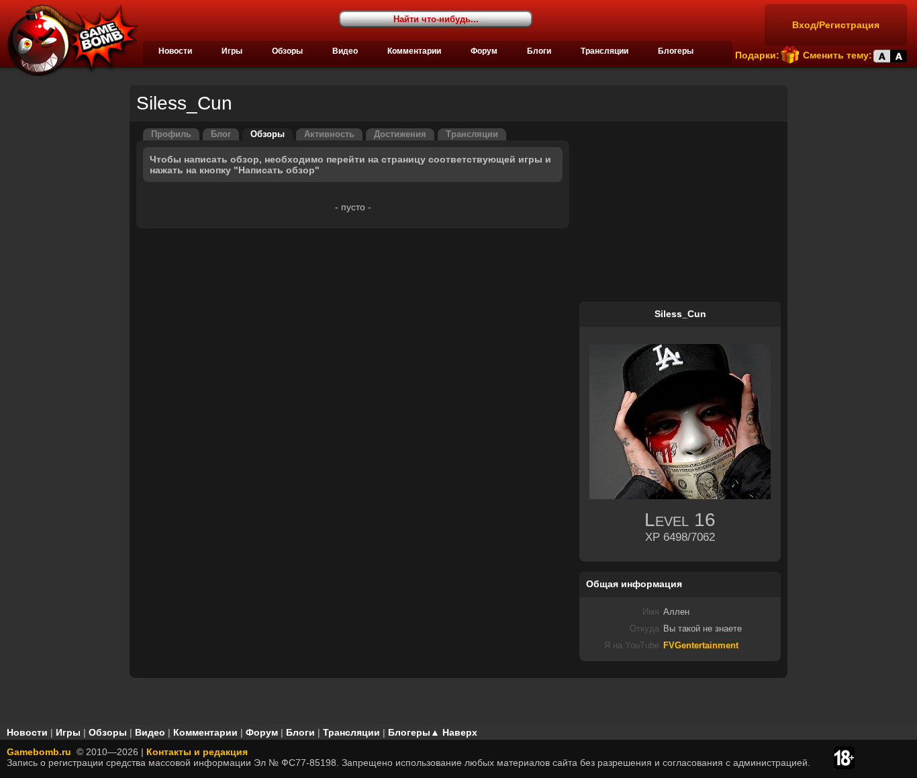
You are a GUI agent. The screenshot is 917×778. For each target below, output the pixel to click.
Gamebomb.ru (39, 751)
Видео (345, 51)
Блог (221, 134)
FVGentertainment (700, 645)
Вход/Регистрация (835, 24)
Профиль (171, 134)
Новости (175, 51)
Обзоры (287, 51)
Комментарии (414, 51)
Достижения (400, 134)
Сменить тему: (837, 55)
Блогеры (675, 51)
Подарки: (757, 55)
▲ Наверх (453, 732)
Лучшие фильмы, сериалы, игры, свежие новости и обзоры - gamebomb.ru (69, 40)
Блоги (539, 51)
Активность (329, 134)
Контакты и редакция (197, 751)
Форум (484, 51)
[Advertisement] (680, 212)
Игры (232, 51)
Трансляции (604, 51)
